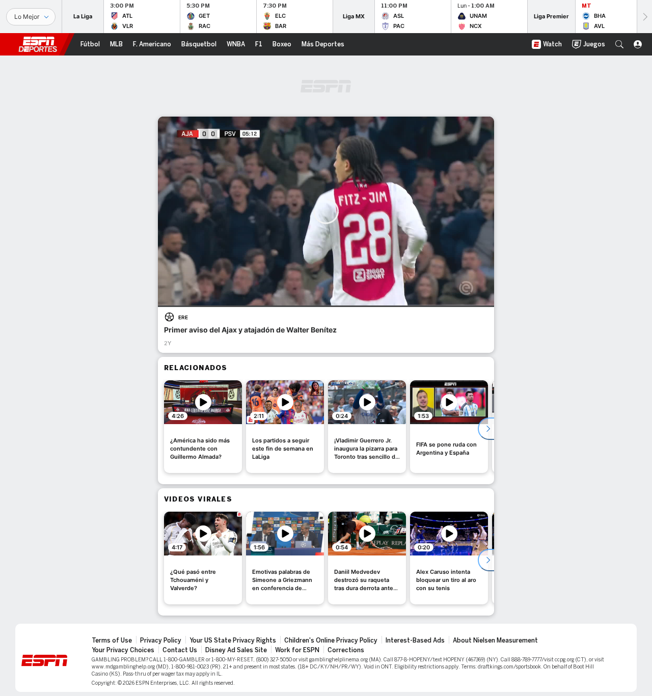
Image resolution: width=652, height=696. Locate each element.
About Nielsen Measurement (495, 640)
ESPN (37, 44)
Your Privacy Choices (123, 650)
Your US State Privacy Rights (232, 640)
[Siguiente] (644, 16)
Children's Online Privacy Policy (330, 640)
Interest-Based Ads (415, 640)
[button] (619, 44)
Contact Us (179, 650)
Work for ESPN (297, 650)
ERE (183, 317)
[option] (203, 426)
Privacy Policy (160, 640)
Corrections (346, 650)
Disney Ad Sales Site (236, 650)
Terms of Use (112, 640)
